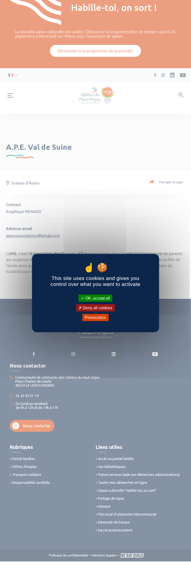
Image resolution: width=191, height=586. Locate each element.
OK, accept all (97, 298)
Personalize (95, 317)
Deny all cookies (97, 308)
